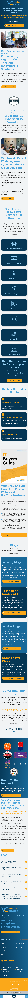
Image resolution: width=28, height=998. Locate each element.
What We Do (8, 198)
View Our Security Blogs (12, 581)
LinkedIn (15, 985)
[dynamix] (14, 988)
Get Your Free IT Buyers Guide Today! (13, 534)
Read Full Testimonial (14, 725)
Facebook (10, 985)
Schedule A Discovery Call (15, 25)
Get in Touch (8, 850)
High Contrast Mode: (12, 992)
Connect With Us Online (11, 932)
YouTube (12, 985)
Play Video (14, 39)
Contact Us (26, 996)
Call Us (1, 996)
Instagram (18, 985)
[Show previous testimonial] (11, 733)
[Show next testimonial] (16, 733)
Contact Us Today (15, 380)
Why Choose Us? (9, 86)
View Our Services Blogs (12, 648)
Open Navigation (14, 996)
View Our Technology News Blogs (13, 613)
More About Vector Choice (12, 795)
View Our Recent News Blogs (14, 678)
